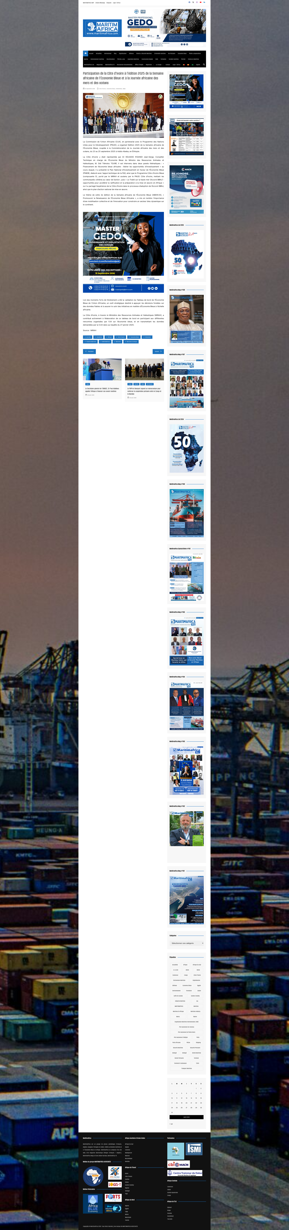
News (124, 89)
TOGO (197, 1063)
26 (181, 1108)
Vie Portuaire (171, 53)
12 (181, 1098)
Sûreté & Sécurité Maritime (144, 53)
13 (186, 1098)
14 (191, 1098)
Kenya (169, 1210)
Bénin (187, 970)
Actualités (99, 53)
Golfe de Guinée (178, 996)
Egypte (199, 985)
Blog (115, 53)
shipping (198, 1042)
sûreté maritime (196, 1053)
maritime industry (195, 1011)
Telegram (108, 3)
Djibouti (169, 1207)
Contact (168, 65)
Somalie (169, 1213)
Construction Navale (147, 59)
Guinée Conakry (195, 996)
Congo (130, 384)
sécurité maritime (178, 1048)
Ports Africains (176, 1042)
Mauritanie (128, 1217)
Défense (131, 53)
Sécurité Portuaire (195, 1048)
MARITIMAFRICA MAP (88, 3)
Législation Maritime (133, 59)
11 (176, 1098)
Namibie (136, 384)
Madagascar (128, 1153)
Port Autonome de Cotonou (186, 1027)
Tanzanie (169, 1219)
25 (177, 1108)
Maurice (127, 1156)
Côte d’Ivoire (128, 1176)
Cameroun (175, 975)
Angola (127, 1147)
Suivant (157, 351)
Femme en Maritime (193, 59)
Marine (86, 59)
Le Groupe (158, 65)
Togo (126, 1194)
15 (196, 1098)
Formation (163, 59)
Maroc (178, 1017)
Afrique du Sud (197, 965)
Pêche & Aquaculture (195, 53)
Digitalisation (122, 53)
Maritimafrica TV (109, 65)
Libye (126, 1212)
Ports (198, 1037)
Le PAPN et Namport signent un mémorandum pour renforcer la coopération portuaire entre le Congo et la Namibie (144, 391)
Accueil (91, 53)
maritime (118, 342)
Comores (127, 1150)
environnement (176, 991)
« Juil (171, 1124)
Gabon (199, 991)
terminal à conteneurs (180, 1063)
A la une (88, 337)
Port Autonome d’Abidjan (181, 1037)
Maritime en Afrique (132, 342)
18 (176, 1103)
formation (189, 991)
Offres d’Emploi (139, 65)
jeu (197, 1001)
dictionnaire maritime (179, 980)
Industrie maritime (91, 342)
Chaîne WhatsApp (100, 3)
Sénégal (174, 1053)
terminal (196, 1058)
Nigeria (127, 1188)
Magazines (100, 65)
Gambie (127, 1179)
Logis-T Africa (116, 3)
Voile (156, 59)
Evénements (119, 89)
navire (195, 1017)
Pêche (188, 1042)
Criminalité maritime (160, 53)
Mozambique (128, 1158)
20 (186, 1103)
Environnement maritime (97, 59)
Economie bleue (182, 53)
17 (171, 1103)
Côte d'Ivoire (102, 89)
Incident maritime (174, 59)
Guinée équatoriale (172, 1192)
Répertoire (149, 65)
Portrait (183, 59)
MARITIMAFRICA (106, 342)
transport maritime (186, 1068)
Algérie (127, 1206)
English (198, 65)
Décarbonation (111, 59)
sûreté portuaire (179, 1058)
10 (172, 1098)
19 (181, 1103)
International (107, 53)
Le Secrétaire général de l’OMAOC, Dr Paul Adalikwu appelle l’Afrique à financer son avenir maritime (102, 390)
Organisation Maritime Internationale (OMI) (187, 1022)
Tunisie (127, 1220)
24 (172, 1108)
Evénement (148, 337)
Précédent (91, 351)
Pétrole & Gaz (121, 59)
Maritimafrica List (89, 65)
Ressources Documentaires (124, 65)
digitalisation (196, 980)
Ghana (127, 1182)
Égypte (127, 1209)
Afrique (110, 337)
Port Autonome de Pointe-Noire (186, 1032)
